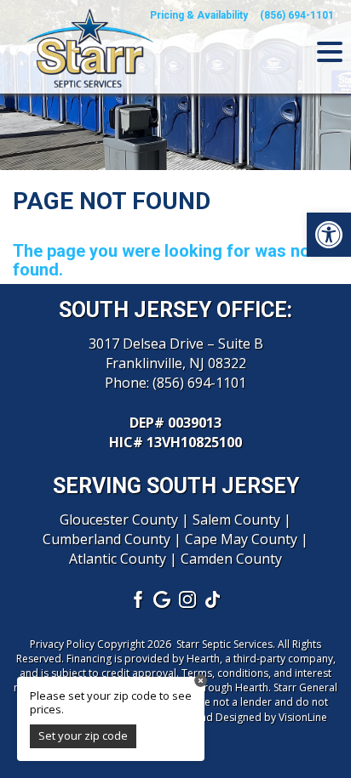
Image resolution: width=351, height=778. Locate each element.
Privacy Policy (62, 644)
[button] (329, 235)
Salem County (236, 519)
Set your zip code (83, 735)
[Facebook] (137, 598)
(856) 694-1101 (199, 382)
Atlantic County (117, 558)
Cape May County (241, 539)
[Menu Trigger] (329, 51)
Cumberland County (106, 539)
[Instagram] (188, 598)
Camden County (231, 558)
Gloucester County (119, 519)
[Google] (163, 598)
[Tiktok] (214, 598)
